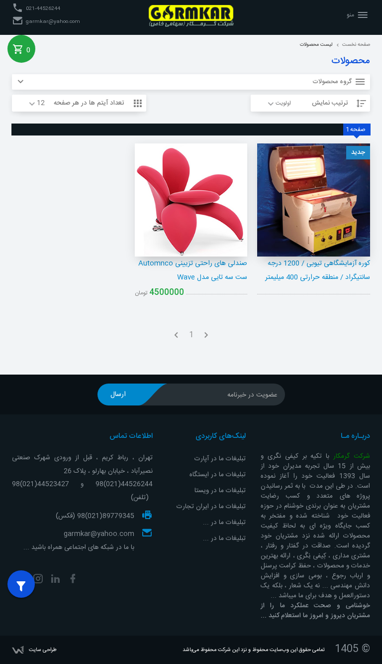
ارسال (118, 394)
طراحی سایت (43, 650)
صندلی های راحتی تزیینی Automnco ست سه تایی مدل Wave (192, 270)
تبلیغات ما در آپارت (219, 458)
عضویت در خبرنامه (252, 395)
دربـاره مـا (355, 436)
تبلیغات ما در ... (224, 522)
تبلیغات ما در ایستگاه (218, 474)
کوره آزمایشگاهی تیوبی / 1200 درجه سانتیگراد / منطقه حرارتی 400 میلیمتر (317, 270)
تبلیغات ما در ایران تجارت (210, 506)
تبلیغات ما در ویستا (219, 490)
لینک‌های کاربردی (220, 436)
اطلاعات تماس (131, 436)
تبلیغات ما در (227, 538)
